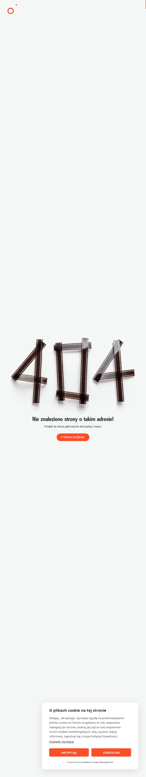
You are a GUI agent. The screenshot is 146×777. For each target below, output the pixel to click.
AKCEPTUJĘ (69, 752)
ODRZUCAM (111, 752)
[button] (15, 8)
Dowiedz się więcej (61, 741)
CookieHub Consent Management (96, 762)
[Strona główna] (15, 8)
